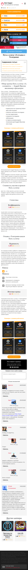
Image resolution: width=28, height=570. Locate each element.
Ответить (5, 396)
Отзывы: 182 (20, 144)
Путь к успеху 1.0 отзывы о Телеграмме (11, 64)
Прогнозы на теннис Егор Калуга (7, 535)
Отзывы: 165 (8, 161)
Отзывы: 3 (19, 161)
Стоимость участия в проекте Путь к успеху (12, 70)
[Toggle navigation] (25, 3)
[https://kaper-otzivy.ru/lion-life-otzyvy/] (20, 526)
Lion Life (20, 533)
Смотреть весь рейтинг (13, 166)
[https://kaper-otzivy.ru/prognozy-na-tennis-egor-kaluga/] (8, 526)
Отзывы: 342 (8, 144)
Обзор (8, 141)
